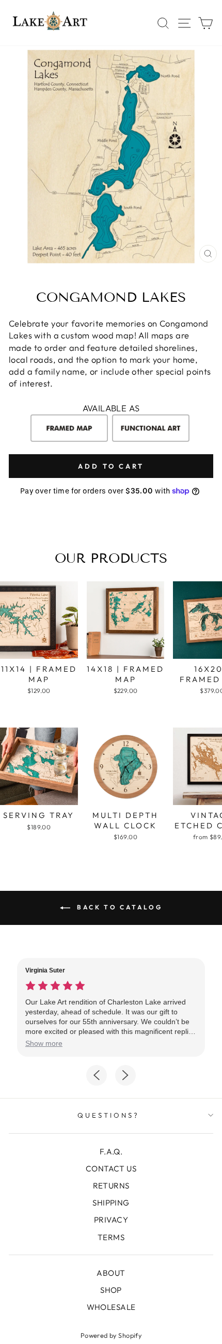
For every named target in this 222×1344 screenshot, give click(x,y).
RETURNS (111, 1186)
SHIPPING (110, 1203)
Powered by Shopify (111, 1335)
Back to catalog (118, 907)
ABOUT (111, 1273)
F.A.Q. (111, 1151)
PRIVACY (111, 1220)
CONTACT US (111, 1168)
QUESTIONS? (108, 1115)
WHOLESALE (111, 1307)
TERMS (111, 1237)
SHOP (111, 1290)
